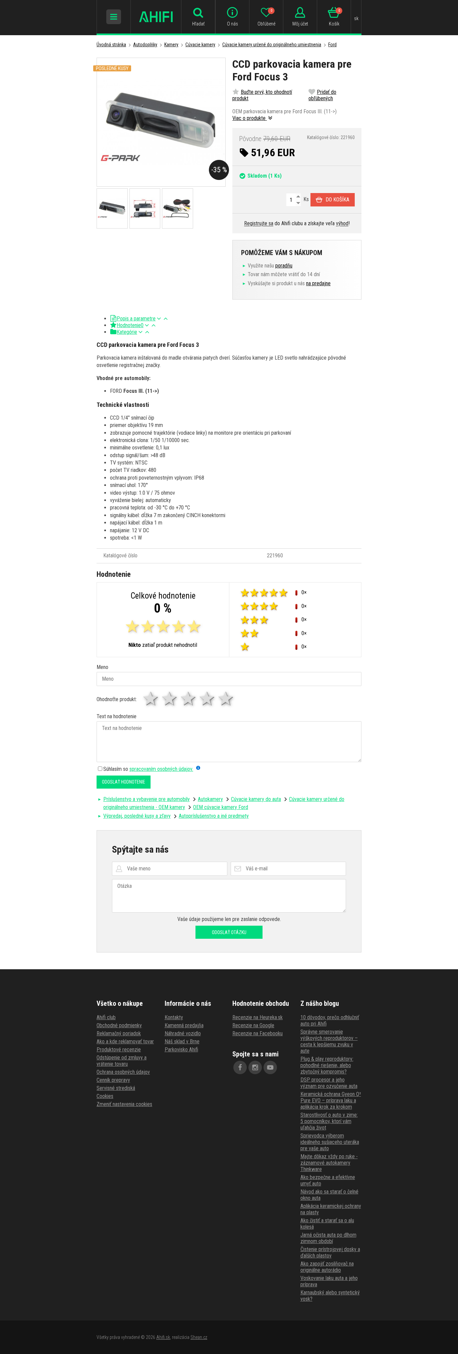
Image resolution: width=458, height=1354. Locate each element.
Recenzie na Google (253, 1025)
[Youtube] (270, 1067)
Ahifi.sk (163, 1337)
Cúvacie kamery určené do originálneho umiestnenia (271, 44)
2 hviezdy (170, 698)
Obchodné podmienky (119, 1025)
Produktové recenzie (119, 1049)
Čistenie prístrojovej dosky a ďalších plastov (330, 1252)
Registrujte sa (258, 223)
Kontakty (174, 1017)
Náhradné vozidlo (183, 1033)
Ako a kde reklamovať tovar (125, 1041)
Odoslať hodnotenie (123, 782)
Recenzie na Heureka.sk (257, 1017)
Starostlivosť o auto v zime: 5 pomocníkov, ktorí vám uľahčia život (329, 1121)
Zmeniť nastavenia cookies (124, 1104)
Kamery (171, 44)
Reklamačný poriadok (119, 1033)
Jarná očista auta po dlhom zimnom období (328, 1238)
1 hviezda (151, 698)
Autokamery (210, 799)
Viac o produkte (249, 118)
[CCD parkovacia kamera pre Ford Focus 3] (161, 122)
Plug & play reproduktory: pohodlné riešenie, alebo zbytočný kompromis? (326, 1065)
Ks (305, 199)
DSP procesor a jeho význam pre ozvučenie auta (328, 1082)
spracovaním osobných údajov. (161, 769)
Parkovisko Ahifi (181, 1049)
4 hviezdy (207, 698)
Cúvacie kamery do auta (256, 799)
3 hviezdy (188, 698)
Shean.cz (198, 1337)
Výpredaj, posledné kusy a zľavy (137, 816)
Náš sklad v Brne (182, 1041)
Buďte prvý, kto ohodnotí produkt (262, 95)
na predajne (318, 283)
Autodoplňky (145, 44)
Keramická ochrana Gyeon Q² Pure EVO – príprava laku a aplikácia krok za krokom (330, 1100)
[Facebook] (240, 1067)
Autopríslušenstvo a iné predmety (214, 816)
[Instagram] (255, 1067)
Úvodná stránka (111, 44)
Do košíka (337, 199)
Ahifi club (106, 1017)
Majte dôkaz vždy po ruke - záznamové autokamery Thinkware (329, 1162)
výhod (342, 223)
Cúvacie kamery (200, 44)
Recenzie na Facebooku (257, 1033)
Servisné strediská (116, 1088)
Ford (332, 44)
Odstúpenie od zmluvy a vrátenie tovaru (122, 1060)
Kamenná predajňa (184, 1025)
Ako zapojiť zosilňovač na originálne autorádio (327, 1266)
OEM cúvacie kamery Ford (220, 807)
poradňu (283, 265)
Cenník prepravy (113, 1080)
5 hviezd (226, 698)
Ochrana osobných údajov (123, 1072)
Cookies (105, 1096)
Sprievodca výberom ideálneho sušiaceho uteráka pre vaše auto (329, 1142)
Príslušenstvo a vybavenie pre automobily (146, 799)
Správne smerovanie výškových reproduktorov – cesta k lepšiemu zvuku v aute (329, 1041)
